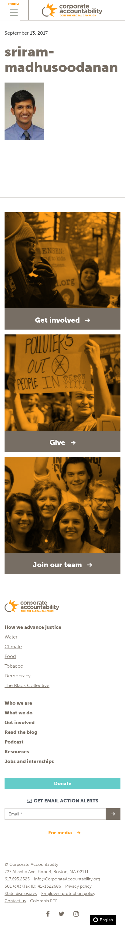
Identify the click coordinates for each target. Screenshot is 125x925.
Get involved (20, 722)
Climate (13, 646)
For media (60, 832)
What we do (18, 713)
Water (11, 637)
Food (10, 656)
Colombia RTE (44, 900)
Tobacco (14, 666)
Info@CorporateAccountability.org (67, 879)
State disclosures (21, 893)
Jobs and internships (29, 761)
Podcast (14, 742)
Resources (17, 751)
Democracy (18, 676)
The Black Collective (27, 685)
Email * (14, 811)
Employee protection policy (68, 893)
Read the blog (21, 732)
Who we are (18, 703)
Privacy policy (78, 886)
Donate (62, 783)
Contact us (15, 900)
